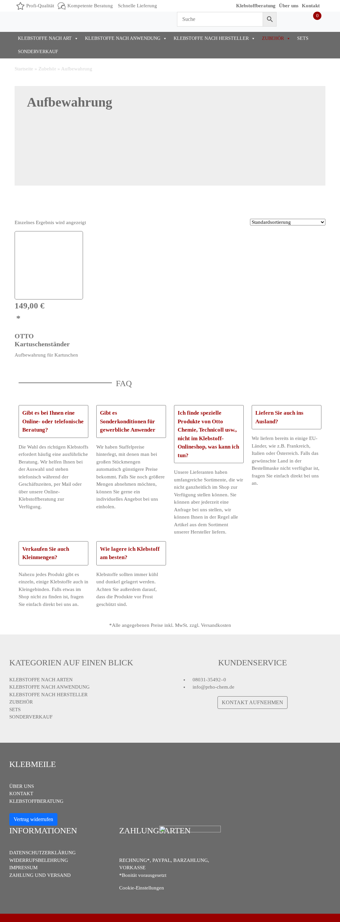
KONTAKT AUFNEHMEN (252, 702)
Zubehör (47, 68)
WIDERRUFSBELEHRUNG (38, 860)
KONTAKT (21, 793)
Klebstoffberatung (256, 5)
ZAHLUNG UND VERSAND (40, 875)
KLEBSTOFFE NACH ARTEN (41, 679)
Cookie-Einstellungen (141, 887)
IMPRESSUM (23, 867)
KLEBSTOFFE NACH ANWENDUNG (122, 38)
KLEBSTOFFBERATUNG (36, 801)
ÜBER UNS (21, 786)
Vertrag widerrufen (33, 819)
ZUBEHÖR (273, 38)
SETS (302, 38)
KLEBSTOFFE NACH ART (45, 38)
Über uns (288, 5)
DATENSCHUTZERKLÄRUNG (42, 852)
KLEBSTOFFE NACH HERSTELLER (211, 38)
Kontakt (311, 5)
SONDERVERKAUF (38, 51)
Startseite (24, 68)
